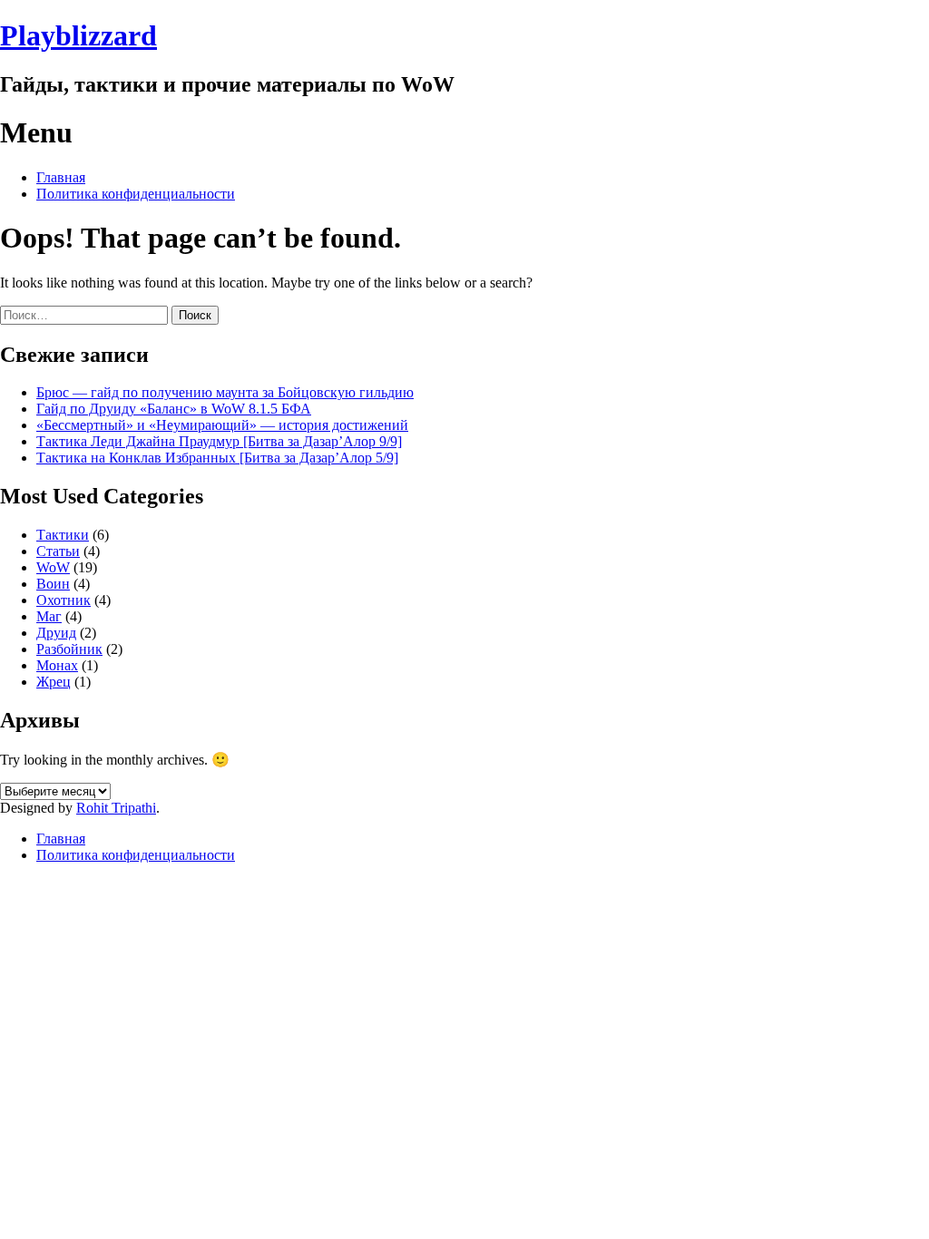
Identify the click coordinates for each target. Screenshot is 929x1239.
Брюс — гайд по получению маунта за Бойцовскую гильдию (225, 392)
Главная (60, 177)
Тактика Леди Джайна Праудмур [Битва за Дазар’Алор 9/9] (219, 441)
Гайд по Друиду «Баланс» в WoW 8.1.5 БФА (173, 408)
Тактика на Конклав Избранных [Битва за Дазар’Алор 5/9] (217, 457)
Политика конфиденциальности (135, 193)
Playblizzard (78, 35)
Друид (56, 632)
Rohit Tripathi (116, 807)
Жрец (53, 681)
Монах (57, 665)
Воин (53, 583)
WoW (53, 567)
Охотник (63, 600)
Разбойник (69, 649)
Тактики (62, 534)
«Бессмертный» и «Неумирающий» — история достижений (222, 425)
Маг (49, 616)
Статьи (58, 551)
